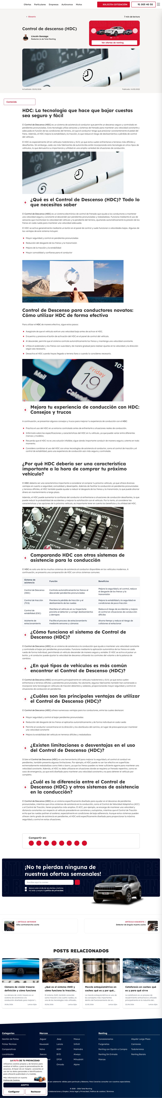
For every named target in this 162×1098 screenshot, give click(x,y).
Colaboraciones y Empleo (58, 1091)
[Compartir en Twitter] (46, 843)
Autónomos (67, 4)
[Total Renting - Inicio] (10, 4)
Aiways (77, 1054)
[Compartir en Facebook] (31, 843)
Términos (110, 1091)
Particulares (40, 4)
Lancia (60, 1044)
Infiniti (77, 1044)
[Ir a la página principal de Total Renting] (23, 16)
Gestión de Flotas (10, 1039)
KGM (59, 1049)
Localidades (8, 1054)
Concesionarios (105, 1039)
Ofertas (27, 4)
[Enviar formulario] (77, 882)
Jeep (59, 1039)
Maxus (77, 1039)
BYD (59, 1054)
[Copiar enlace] (84, 843)
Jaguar (42, 1039)
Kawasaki (44, 1044)
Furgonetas (103, 1044)
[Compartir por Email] (54, 843)
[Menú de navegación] (158, 4)
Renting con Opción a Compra (112, 1049)
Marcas (102, 1059)
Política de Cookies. (11, 1080)
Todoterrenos (137, 1049)
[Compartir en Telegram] (69, 843)
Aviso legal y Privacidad (79, 1091)
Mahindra (78, 1049)
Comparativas (9, 1049)
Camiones (136, 1044)
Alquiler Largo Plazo (140, 1039)
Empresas (53, 4)
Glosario (32, 17)
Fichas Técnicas (9, 1044)
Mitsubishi (78, 1059)
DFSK (59, 1059)
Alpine (77, 1064)
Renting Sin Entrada (107, 1054)
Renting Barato (138, 1054)
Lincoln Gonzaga (39, 36)
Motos (79, 4)
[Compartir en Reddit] (76, 843)
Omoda (60, 1064)
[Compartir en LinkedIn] (61, 843)
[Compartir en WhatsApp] (38, 843)
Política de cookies (97, 1091)
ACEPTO (25, 1085)
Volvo (42, 1049)
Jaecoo (43, 1054)
